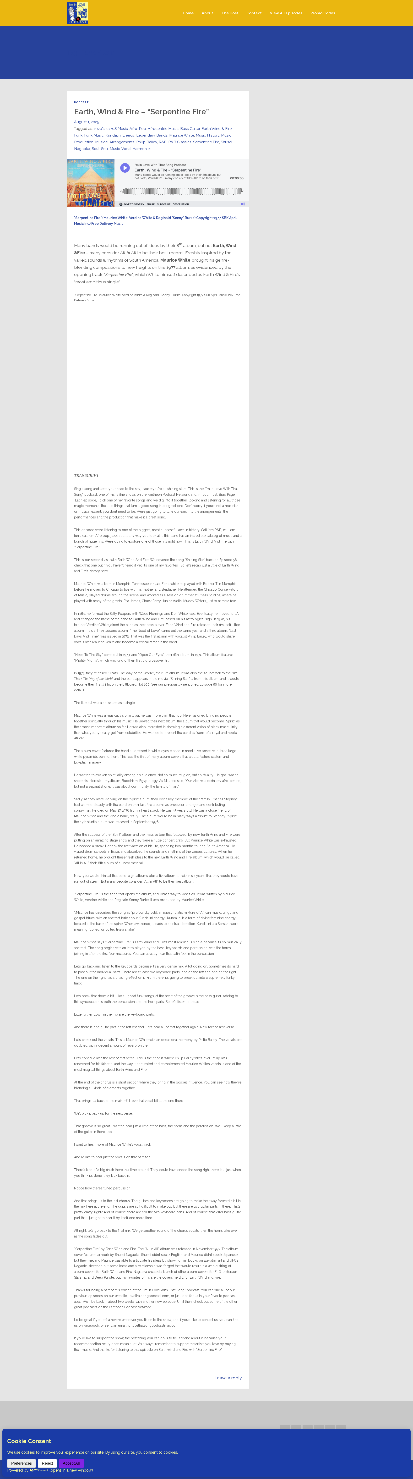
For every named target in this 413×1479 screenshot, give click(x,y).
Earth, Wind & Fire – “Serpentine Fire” (141, 111)
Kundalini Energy (120, 135)
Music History (207, 135)
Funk (78, 135)
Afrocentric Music (163, 128)
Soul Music (110, 148)
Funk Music (94, 135)
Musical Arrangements (115, 142)
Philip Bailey (146, 142)
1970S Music (117, 128)
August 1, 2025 (86, 122)
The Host (229, 13)
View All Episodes (286, 13)
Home (188, 13)
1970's (99, 128)
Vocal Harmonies (136, 148)
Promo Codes (322, 13)
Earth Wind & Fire (216, 128)
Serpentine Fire (206, 142)
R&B (163, 142)
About (207, 13)
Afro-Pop (138, 128)
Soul (95, 148)
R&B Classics (179, 142)
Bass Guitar (190, 128)
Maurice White (181, 135)
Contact (254, 13)
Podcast (81, 102)
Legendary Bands (152, 135)
